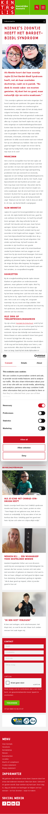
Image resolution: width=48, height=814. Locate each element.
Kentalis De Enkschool (24, 323)
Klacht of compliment (10, 762)
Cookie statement (9, 765)
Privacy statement (9, 768)
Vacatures (6, 747)
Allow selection (24, 448)
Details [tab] (24, 363)
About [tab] (39, 363)
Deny (24, 456)
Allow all (24, 439)
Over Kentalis (7, 744)
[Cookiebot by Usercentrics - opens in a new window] (34, 356)
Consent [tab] (8, 363)
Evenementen (7, 756)
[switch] (41, 413)
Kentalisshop (7, 750)
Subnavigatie (9, 21)
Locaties (5, 759)
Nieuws (5, 753)
